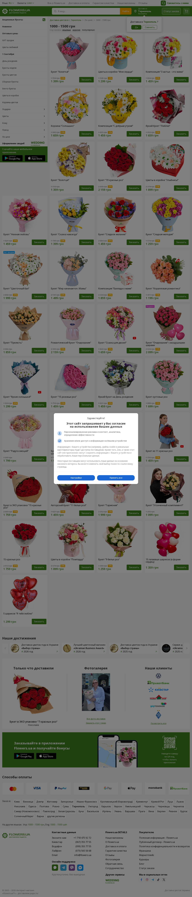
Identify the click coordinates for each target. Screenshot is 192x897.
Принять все (116, 477)
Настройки (76, 477)
